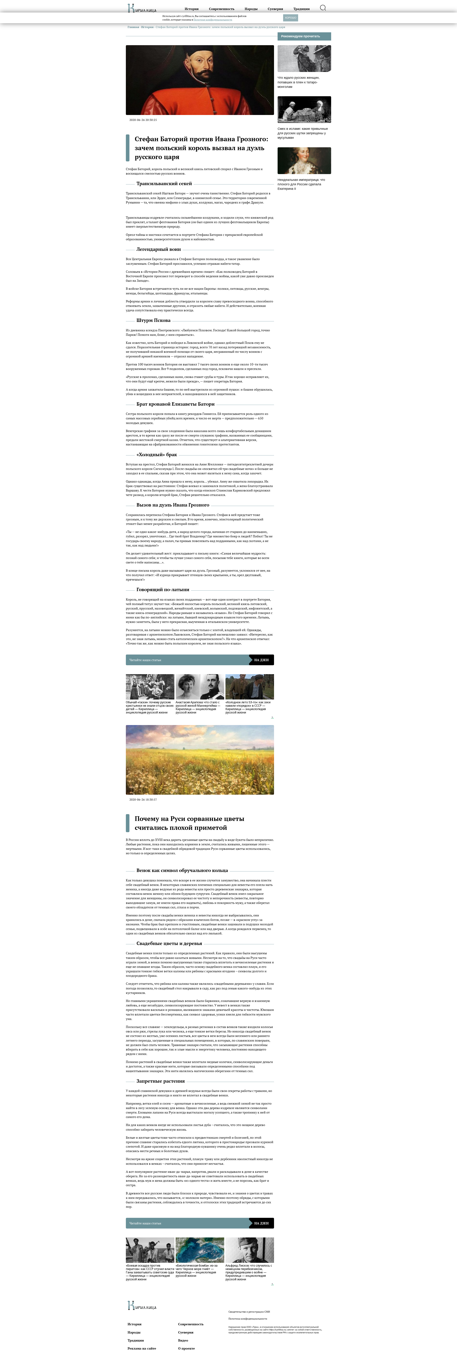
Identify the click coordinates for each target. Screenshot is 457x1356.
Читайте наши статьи (199, 660)
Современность (221, 9)
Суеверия (275, 9)
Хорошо (290, 17)
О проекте (186, 1348)
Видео (183, 1340)
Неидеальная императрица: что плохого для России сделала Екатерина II (301, 184)
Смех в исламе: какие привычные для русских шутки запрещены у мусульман (303, 133)
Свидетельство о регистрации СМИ (249, 1311)
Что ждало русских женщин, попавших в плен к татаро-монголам (299, 82)
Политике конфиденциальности (213, 19)
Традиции (301, 9)
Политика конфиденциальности (247, 1318)
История (192, 9)
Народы (251, 9)
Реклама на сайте (142, 1348)
